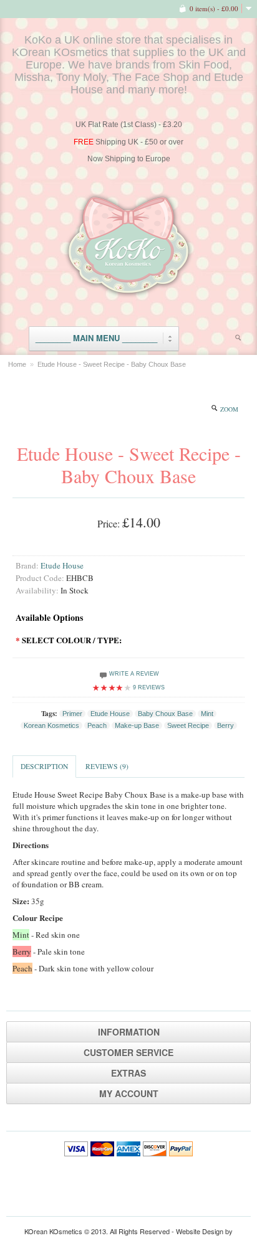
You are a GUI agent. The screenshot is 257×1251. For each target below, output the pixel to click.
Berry (225, 725)
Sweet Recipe (188, 725)
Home (17, 364)
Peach (97, 725)
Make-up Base (137, 725)
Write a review (133, 674)
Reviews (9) (106, 766)
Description (44, 766)
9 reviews (149, 687)
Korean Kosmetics (51, 725)
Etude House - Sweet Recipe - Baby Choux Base (111, 364)
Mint (207, 713)
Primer (72, 713)
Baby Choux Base (165, 713)
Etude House (62, 565)
